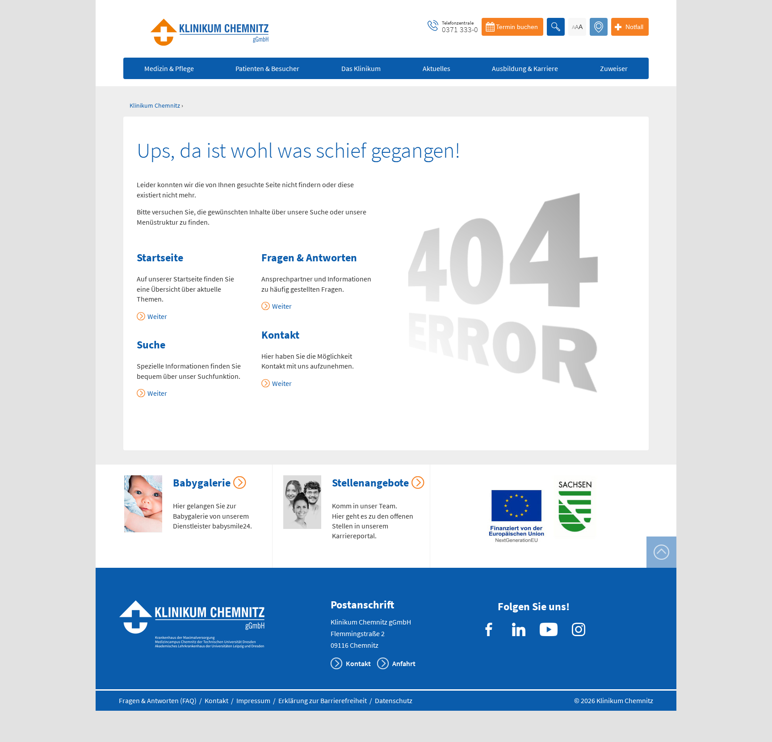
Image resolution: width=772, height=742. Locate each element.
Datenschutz (393, 700)
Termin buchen (517, 26)
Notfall (634, 26)
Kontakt (358, 663)
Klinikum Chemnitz (155, 105)
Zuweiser (614, 68)
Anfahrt (403, 663)
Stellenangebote (370, 483)
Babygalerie (202, 483)
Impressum (253, 700)
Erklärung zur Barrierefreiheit (322, 700)
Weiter (157, 316)
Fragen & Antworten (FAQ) (158, 700)
